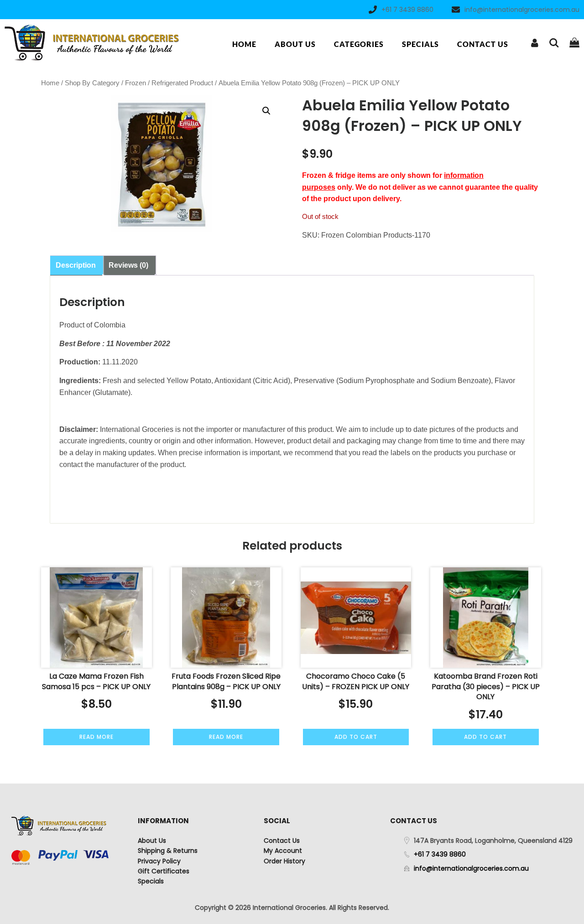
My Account (283, 850)
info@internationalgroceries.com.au (521, 9)
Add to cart (355, 737)
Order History (284, 861)
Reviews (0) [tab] (128, 265)
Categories (359, 44)
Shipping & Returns (168, 850)
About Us (295, 44)
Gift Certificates (163, 871)
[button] (266, 111)
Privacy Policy (159, 861)
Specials (420, 44)
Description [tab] (76, 265)
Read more (96, 737)
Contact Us (482, 44)
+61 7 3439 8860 (407, 9)
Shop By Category (92, 83)
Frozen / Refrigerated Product (169, 83)
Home (244, 44)
